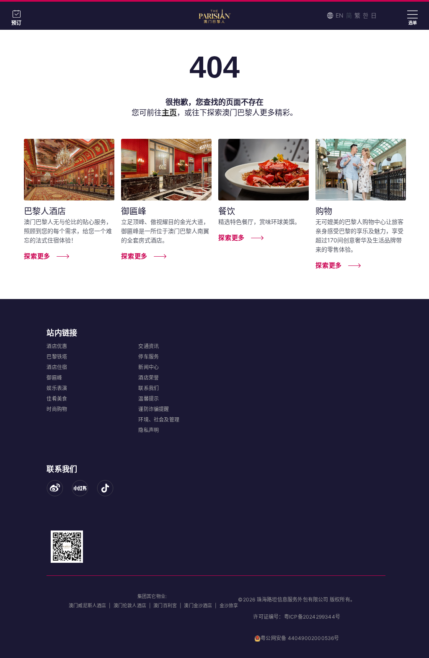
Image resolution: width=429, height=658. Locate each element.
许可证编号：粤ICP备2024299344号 (296, 617)
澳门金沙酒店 (198, 605)
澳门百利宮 (165, 605)
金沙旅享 (229, 605)
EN (340, 15)
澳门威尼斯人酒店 (87, 605)
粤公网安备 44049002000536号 (300, 638)
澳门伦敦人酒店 (130, 605)
